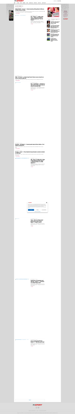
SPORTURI (35, 2)
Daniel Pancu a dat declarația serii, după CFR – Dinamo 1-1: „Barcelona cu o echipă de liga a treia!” (37, 281)
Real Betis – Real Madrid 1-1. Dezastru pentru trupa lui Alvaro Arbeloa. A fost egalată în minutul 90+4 (29, 145)
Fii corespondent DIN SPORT (42, 410)
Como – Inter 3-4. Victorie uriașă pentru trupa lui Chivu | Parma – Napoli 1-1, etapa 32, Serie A (37, 221)
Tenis (21, 2)
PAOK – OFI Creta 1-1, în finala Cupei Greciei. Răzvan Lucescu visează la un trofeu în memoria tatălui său (29, 78)
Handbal (24, 2)
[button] (46, 202)
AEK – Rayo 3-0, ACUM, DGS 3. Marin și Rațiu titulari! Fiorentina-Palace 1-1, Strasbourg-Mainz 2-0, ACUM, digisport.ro (38, 161)
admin (32, 23)
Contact (37, 410)
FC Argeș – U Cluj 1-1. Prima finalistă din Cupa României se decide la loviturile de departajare (30, 152)
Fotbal (18, 2)
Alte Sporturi (17, 7)
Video (27, 2)
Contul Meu (44, 2)
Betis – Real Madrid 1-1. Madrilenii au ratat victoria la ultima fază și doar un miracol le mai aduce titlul (38, 85)
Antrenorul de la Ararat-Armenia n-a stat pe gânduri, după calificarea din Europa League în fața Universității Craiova (55, 31)
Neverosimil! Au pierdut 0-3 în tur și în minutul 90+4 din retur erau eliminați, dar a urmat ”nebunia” (55, 35)
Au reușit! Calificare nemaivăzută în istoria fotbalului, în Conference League (54, 39)
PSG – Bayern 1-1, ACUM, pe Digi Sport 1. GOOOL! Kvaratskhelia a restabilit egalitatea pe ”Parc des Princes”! (37, 18)
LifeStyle (39, 2)
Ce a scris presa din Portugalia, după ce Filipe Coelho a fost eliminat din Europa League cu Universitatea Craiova (55, 26)
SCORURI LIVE (31, 2)
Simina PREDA (18, 13)
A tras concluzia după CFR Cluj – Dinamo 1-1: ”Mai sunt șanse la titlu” (38, 341)
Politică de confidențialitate (37, 211)
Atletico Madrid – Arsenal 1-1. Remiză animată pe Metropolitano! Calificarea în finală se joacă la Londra (29, 9)
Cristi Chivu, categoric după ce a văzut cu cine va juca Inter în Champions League (55, 22)
